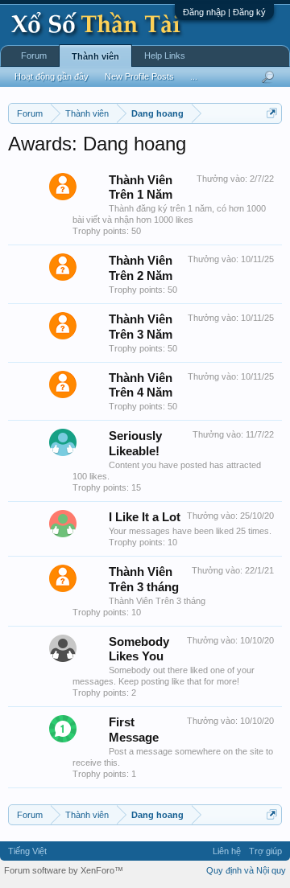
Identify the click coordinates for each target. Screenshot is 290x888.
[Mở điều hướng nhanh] (272, 113)
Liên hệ (227, 851)
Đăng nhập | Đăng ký (224, 12)
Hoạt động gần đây (51, 76)
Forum (34, 55)
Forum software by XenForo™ (63, 870)
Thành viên (95, 56)
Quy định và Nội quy (246, 870)
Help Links (164, 55)
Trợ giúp (265, 851)
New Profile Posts (139, 76)
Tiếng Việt (27, 851)
